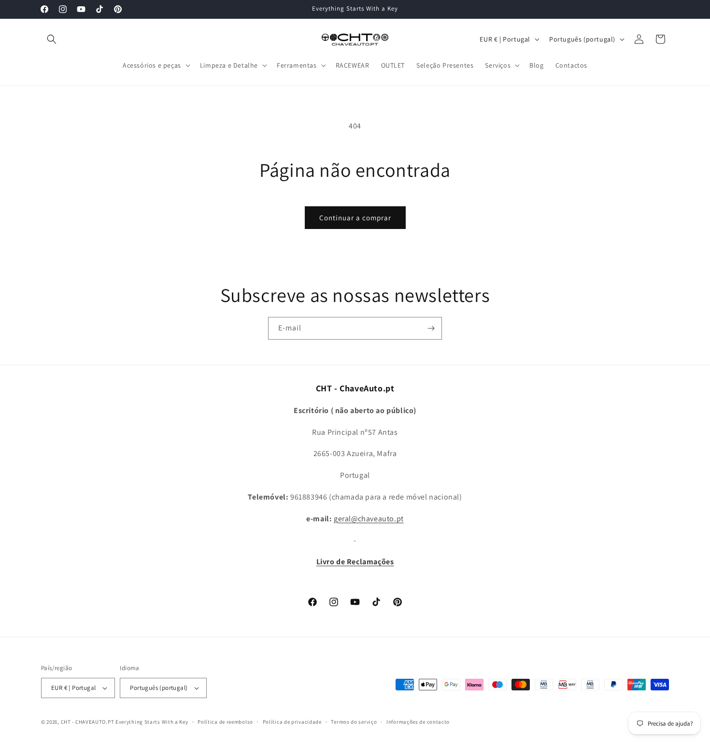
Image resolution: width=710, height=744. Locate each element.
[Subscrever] (430, 328)
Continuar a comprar (355, 217)
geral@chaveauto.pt (369, 519)
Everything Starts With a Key (151, 721)
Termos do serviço (354, 721)
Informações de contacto (418, 721)
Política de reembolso (225, 721)
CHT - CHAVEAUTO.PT (87, 721)
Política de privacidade (292, 721)
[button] (51, 39)
